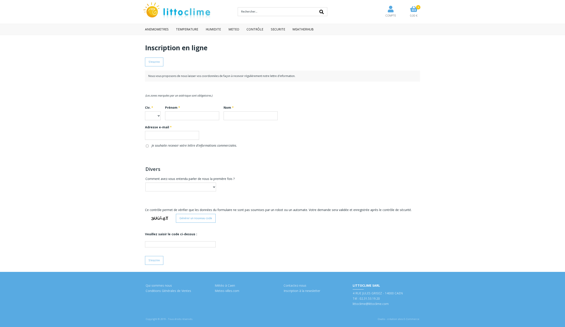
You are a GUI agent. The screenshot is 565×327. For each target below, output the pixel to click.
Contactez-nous (295, 285)
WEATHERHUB (303, 29)
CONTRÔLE (255, 29)
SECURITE (278, 29)
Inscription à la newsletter (302, 291)
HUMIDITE (213, 29)
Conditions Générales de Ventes (168, 291)
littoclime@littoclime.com (371, 304)
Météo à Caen (225, 285)
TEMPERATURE (187, 29)
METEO (233, 29)
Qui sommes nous (159, 285)
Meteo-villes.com (227, 291)
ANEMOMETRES (157, 29)
